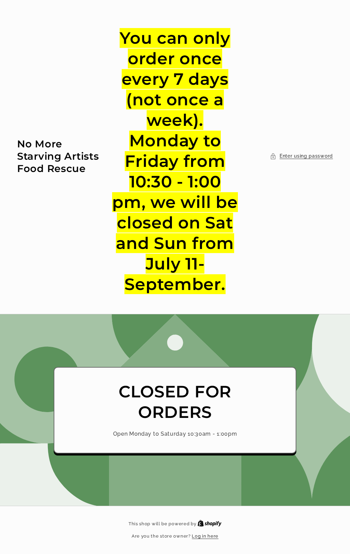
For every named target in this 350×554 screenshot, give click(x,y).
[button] (301, 156)
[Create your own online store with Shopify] (209, 523)
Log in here (205, 536)
